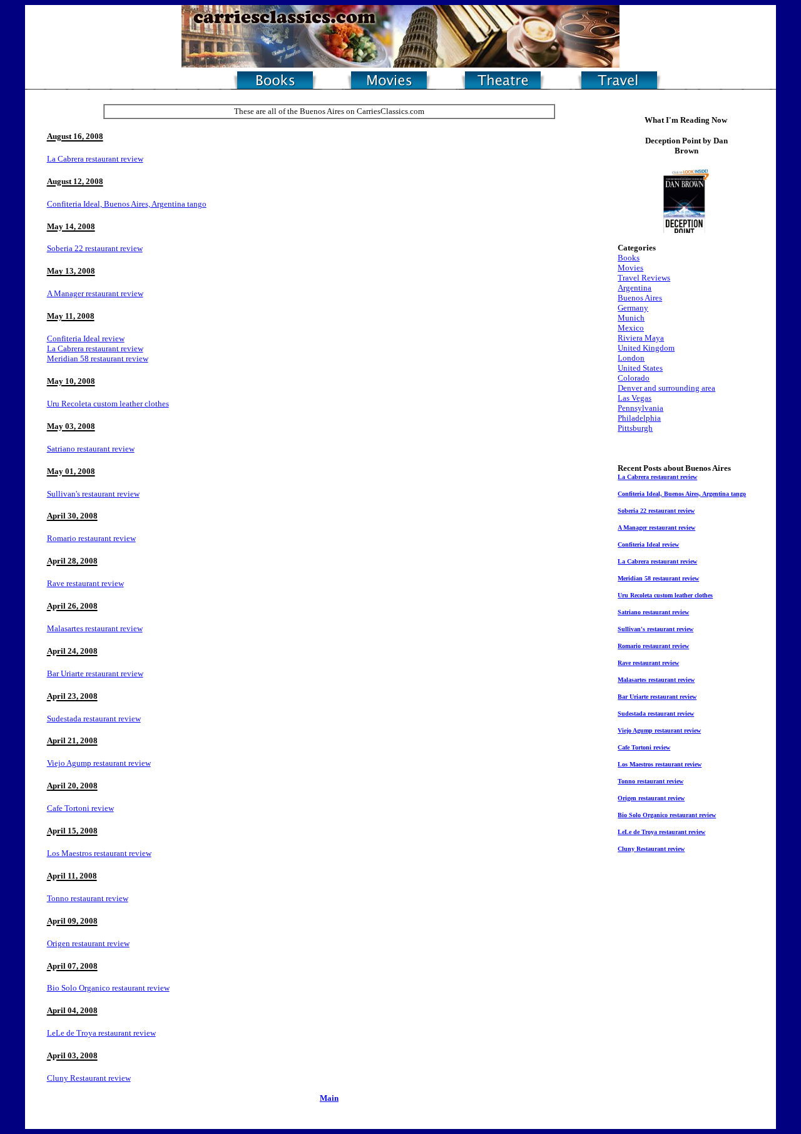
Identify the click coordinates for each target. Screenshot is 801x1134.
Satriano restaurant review (91, 448)
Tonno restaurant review (87, 898)
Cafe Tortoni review (80, 808)
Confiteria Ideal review (86, 338)
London (631, 358)
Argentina (634, 287)
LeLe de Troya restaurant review (101, 1033)
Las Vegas (634, 398)
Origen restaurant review (88, 943)
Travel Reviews (644, 277)
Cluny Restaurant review (89, 1078)
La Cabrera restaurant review (95, 158)
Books (629, 257)
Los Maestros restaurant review (99, 853)
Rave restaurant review (85, 583)
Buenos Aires (640, 297)
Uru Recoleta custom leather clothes (108, 403)
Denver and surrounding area (666, 388)
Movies (630, 267)
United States (640, 368)
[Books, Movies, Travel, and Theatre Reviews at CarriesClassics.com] (400, 64)
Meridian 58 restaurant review (97, 358)
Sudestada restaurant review (94, 718)
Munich (631, 317)
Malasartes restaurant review (95, 628)
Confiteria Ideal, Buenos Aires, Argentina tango (127, 204)
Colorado (634, 378)
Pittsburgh (635, 428)
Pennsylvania (640, 408)
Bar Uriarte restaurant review (95, 673)
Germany (633, 307)
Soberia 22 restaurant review (95, 248)
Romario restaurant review (91, 538)
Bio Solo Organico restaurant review (108, 987)
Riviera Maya (641, 338)
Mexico (631, 327)
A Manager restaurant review (95, 293)
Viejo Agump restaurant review (99, 763)
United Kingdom (646, 348)
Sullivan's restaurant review (93, 493)
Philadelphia (639, 418)
